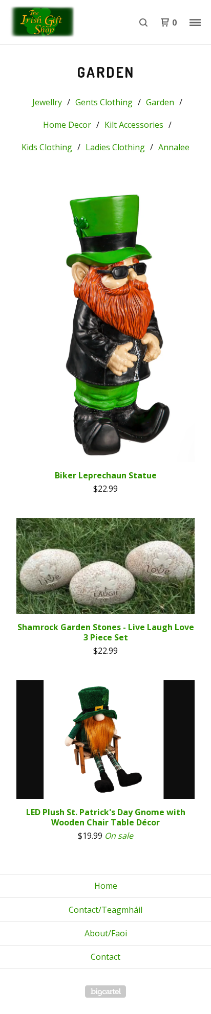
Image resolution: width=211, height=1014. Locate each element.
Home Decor (67, 124)
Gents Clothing (104, 102)
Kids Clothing (47, 147)
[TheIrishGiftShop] (57, 22)
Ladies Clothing (115, 147)
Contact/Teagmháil (105, 909)
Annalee (173, 147)
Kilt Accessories (133, 124)
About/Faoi (106, 933)
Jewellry (47, 102)
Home (105, 885)
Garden (160, 102)
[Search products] (143, 22)
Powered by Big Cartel (105, 991)
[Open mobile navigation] (195, 22)
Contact (105, 956)
